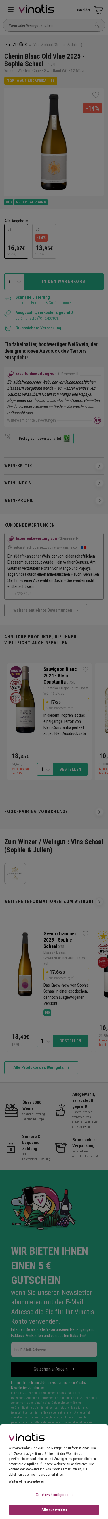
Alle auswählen (54, 1509)
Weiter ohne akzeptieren (26, 1481)
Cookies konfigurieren (54, 1494)
